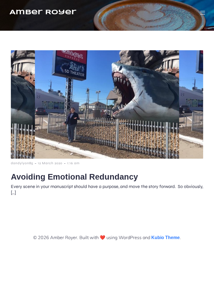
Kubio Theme (165, 237)
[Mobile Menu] (202, 12)
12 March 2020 (50, 163)
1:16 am (73, 163)
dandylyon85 (22, 163)
